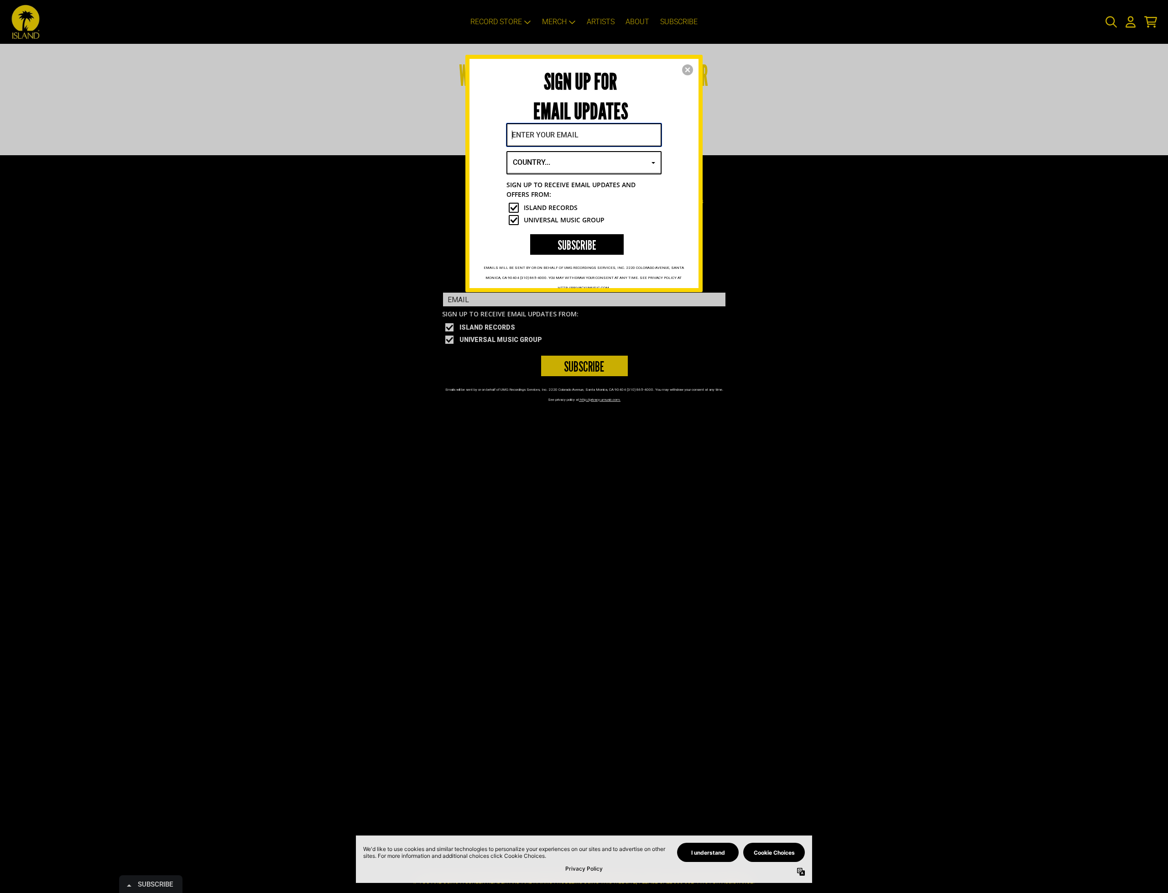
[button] (687, 69)
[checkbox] (585, 208)
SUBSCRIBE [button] (577, 245)
